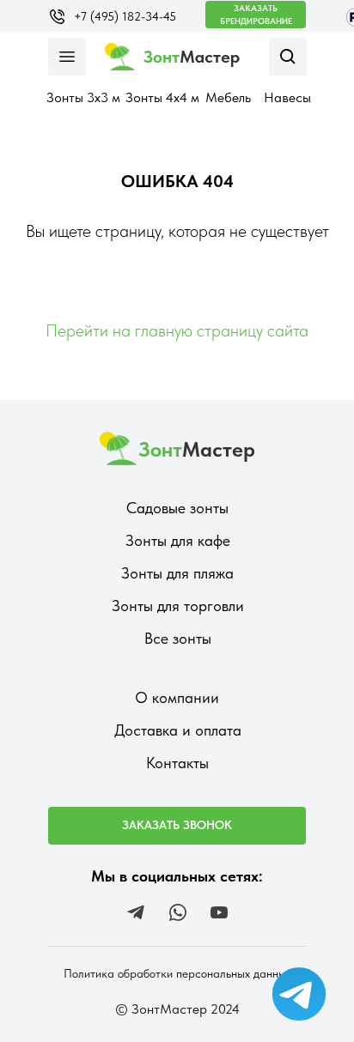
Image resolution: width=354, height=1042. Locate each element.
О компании (177, 697)
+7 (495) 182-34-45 (125, 16)
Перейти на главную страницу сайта (177, 330)
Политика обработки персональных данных (177, 973)
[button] (255, 14)
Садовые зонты (177, 508)
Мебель (228, 97)
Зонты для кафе (177, 540)
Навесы (287, 97)
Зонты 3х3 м (83, 97)
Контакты (177, 763)
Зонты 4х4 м (162, 97)
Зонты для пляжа (177, 573)
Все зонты (177, 638)
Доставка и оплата (177, 730)
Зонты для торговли (178, 606)
